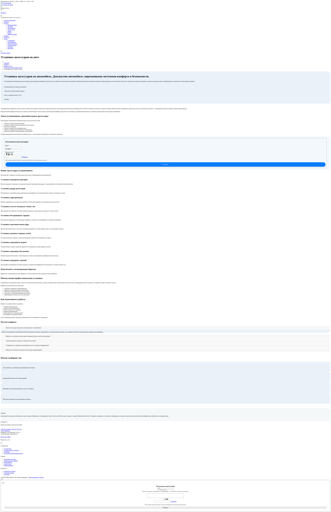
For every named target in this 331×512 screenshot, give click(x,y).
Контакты (10, 48)
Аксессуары (11, 29)
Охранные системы (10, 459)
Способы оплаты (9, 473)
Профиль (3, 13)
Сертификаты (12, 42)
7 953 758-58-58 (6, 3)
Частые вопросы (12, 43)
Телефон (8, 149)
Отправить (165, 164)
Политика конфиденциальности (13, 453)
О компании (11, 40)
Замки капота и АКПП (11, 461)
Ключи (10, 33)
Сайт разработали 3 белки (36, 477)
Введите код (10, 152)
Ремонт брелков (12, 34)
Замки (9, 31)
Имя (7, 145)
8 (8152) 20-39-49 (6, 429)
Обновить (25, 157)
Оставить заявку (5, 53)
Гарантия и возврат (10, 471)
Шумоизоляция (12, 25)
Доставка (7, 474)
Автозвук (10, 26)
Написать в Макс (6, 437)
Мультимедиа (12, 28)
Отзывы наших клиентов (12, 45)
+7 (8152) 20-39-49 (7, 5)
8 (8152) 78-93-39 (16, 429)
